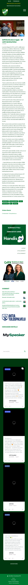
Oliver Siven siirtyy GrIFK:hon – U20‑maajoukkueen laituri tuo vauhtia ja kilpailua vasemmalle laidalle (10, 293)
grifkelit (10, 505)
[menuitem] (9, 1)
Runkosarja (5, 203)
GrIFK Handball (12, 401)
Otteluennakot (21, 253)
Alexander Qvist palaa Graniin (8, 297)
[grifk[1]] (5, 11)
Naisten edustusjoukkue (13, 5)
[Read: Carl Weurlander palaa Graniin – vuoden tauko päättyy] (24, 302)
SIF (10, 203)
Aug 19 (17, 402)
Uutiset (24, 248)
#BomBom (5, 201)
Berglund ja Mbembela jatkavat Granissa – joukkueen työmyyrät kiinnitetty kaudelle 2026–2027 (11, 307)
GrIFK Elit (11, 504)
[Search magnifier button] (25, 351)
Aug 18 (17, 456)
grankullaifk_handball (12, 402)
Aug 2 (14, 554)
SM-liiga (15, 203)
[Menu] (24, 10)
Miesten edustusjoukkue (13, 3)
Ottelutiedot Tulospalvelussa (9, 213)
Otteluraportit (21, 250)
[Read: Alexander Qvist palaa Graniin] (24, 298)
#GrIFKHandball (13, 201)
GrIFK (20, 201)
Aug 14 (14, 505)
